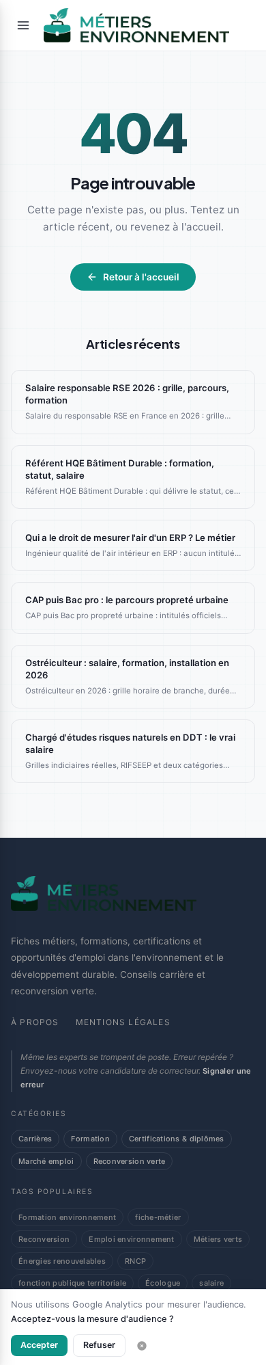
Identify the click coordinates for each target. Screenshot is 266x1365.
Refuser (99, 1345)
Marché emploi (46, 1161)
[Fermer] (142, 1346)
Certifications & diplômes (176, 1138)
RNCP (135, 1261)
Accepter (39, 1345)
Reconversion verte (129, 1161)
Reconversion (44, 1239)
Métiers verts (218, 1239)
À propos (35, 1022)
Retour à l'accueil (141, 276)
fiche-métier (158, 1217)
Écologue (162, 1283)
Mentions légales (123, 1022)
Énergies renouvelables (62, 1261)
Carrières (35, 1138)
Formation (90, 1138)
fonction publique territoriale (72, 1283)
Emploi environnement (131, 1239)
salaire (211, 1283)
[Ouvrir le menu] (23, 25)
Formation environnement (67, 1217)
